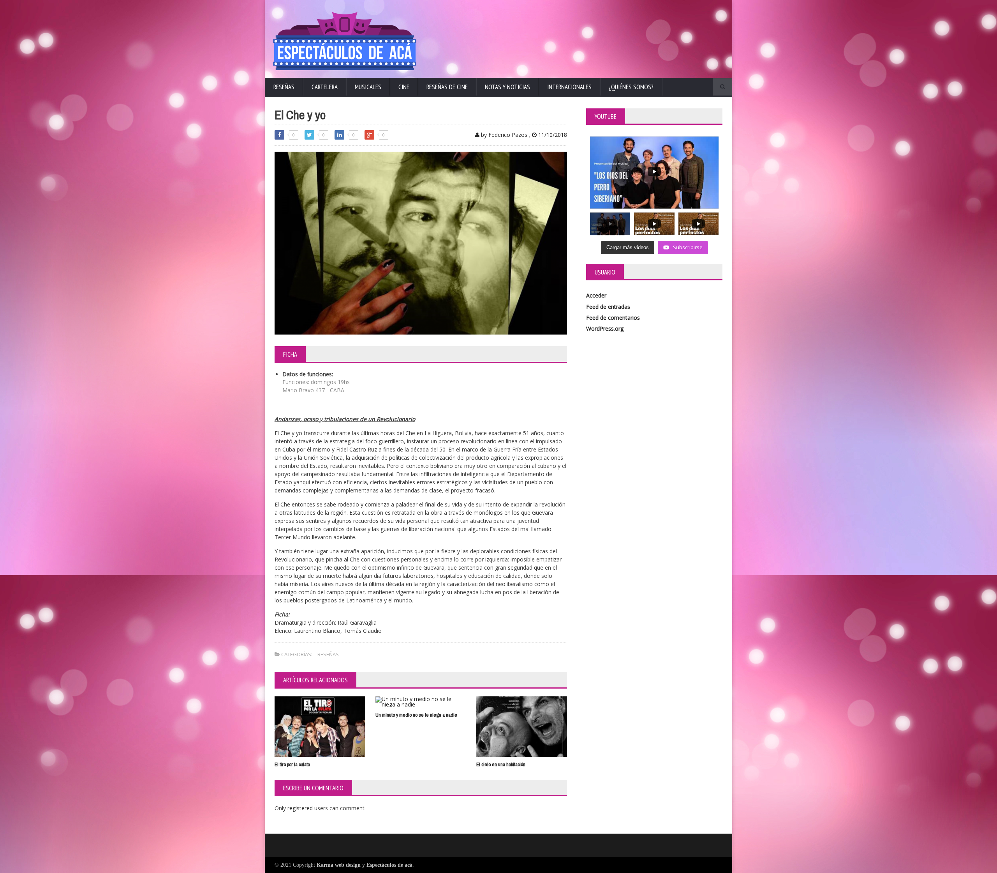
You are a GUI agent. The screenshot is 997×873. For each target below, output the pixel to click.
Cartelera (325, 87)
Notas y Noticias (507, 87)
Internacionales (569, 87)
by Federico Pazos (503, 134)
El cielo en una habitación (500, 764)
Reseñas (283, 87)
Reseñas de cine (447, 87)
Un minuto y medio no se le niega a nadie (416, 714)
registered (300, 808)
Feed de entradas (608, 306)
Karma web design (339, 865)
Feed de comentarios (613, 317)
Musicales (368, 87)
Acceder (596, 295)
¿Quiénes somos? (631, 87)
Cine (403, 87)
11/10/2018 (552, 134)
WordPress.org (605, 328)
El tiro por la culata (292, 764)
